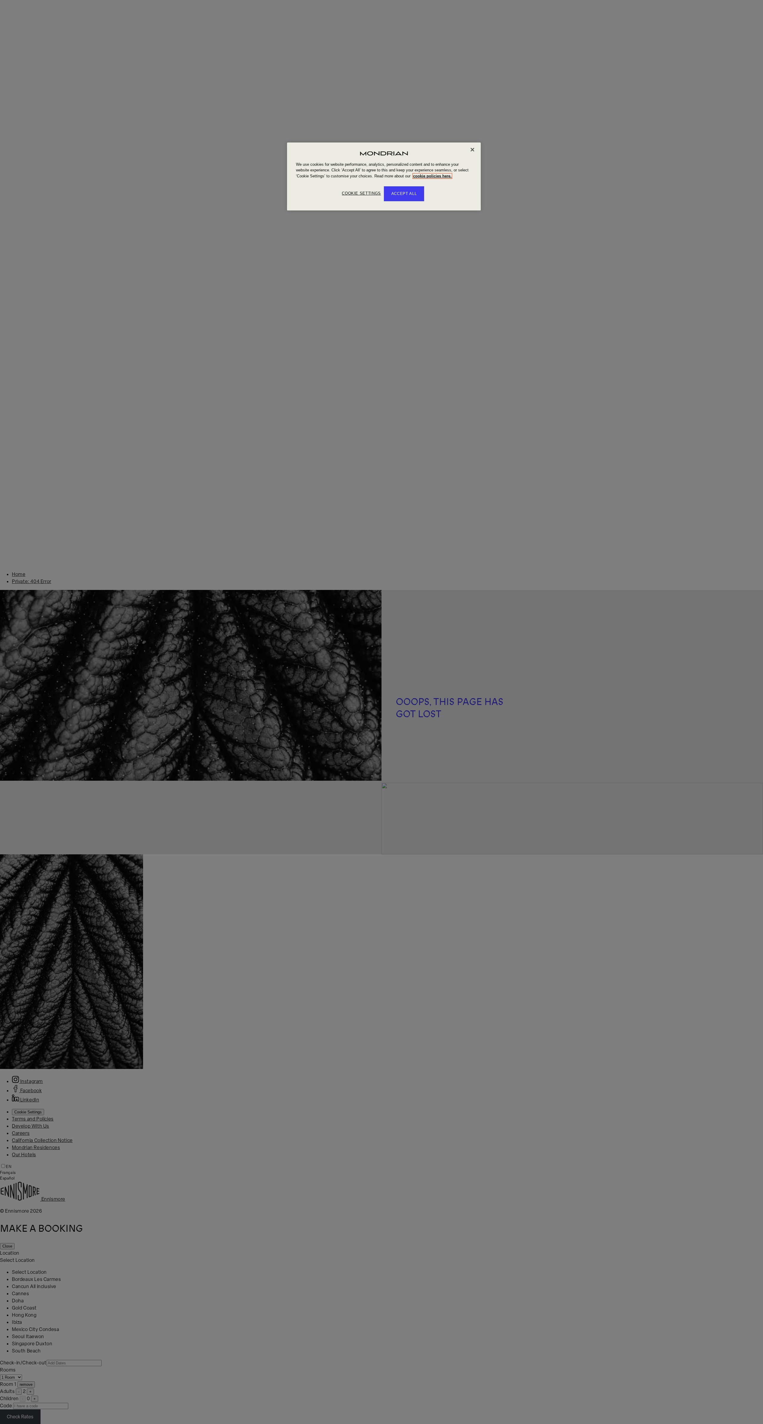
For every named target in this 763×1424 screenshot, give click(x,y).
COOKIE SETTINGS (361, 193)
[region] (384, 176)
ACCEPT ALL (404, 193)
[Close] (472, 149)
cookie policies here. (432, 176)
